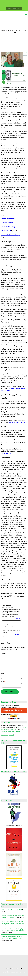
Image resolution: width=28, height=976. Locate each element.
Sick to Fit (13, 729)
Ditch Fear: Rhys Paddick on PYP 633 (12, 910)
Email (3, 682)
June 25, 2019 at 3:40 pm (8, 626)
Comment (4, 653)
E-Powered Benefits (7, 223)
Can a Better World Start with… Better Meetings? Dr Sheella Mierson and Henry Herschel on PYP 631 (13, 923)
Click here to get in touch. (7, 735)
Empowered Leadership (8, 227)
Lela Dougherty (6, 605)
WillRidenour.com (6, 453)
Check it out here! (14, 9)
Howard (5, 625)
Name (3, 673)
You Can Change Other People (18, 422)
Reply (18, 618)
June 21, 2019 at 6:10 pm (7, 607)
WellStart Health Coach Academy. (11, 731)
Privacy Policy (9, 968)
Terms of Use (19, 968)
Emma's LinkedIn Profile (8, 219)
